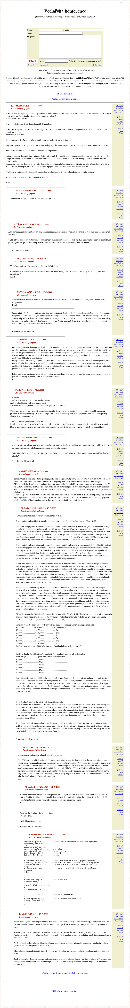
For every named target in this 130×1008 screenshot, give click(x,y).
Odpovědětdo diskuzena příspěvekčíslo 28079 (118, 837)
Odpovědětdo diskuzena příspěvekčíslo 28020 (118, 261)
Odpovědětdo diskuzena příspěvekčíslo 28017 (118, 109)
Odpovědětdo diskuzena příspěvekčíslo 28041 (118, 511)
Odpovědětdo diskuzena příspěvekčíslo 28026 (118, 343)
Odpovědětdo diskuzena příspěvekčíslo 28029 (118, 474)
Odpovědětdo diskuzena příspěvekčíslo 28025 (118, 441)
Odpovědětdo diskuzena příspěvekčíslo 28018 (118, 193)
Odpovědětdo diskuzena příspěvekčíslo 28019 (118, 227)
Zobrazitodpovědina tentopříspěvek (120, 120)
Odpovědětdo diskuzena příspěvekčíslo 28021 (118, 393)
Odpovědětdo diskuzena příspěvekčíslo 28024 (118, 295)
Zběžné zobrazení (65, 93)
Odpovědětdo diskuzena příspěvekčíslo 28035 (118, 917)
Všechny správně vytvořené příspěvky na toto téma (65, 972)
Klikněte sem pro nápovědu (65, 991)
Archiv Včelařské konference (65, 98)
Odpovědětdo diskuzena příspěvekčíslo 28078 (118, 790)
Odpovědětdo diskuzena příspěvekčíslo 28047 (118, 750)
